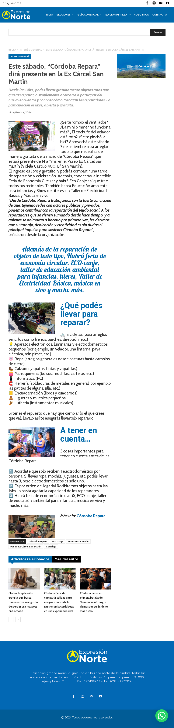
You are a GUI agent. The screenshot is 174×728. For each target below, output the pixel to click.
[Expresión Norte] (21, 14)
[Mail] (160, 3)
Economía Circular (78, 541)
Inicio (12, 49)
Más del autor (66, 559)
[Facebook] (147, 3)
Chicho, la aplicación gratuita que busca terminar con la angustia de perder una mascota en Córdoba (23, 602)
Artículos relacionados (30, 559)
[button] (161, 715)
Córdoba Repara (91, 515)
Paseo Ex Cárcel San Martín (25, 546)
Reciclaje (51, 546)
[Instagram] (154, 3)
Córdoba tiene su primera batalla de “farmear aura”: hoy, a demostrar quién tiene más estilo (94, 602)
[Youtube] (167, 3)
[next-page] (18, 619)
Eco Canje (57, 541)
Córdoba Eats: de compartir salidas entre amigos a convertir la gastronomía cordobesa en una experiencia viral (59, 602)
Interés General (31, 49)
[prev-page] (11, 619)
